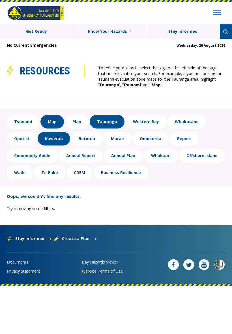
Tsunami (23, 121)
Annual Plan (123, 155)
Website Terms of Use (102, 271)
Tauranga (107, 121)
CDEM (79, 172)
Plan (76, 121)
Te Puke (49, 172)
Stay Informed (182, 31)
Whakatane (187, 121)
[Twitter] (188, 264)
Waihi (19, 172)
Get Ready (36, 31)
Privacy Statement (23, 271)
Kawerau (54, 138)
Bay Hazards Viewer (100, 262)
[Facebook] (173, 264)
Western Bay (146, 121)
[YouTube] (204, 264)
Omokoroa (150, 138)
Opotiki (21, 138)
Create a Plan (76, 238)
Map (52, 121)
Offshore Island (202, 155)
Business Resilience (121, 172)
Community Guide (32, 155)
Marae (117, 138)
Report (184, 138)
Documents (17, 262)
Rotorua (87, 138)
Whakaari (161, 155)
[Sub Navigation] (217, 13)
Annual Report (80, 155)
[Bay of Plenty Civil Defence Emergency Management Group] (36, 13)
